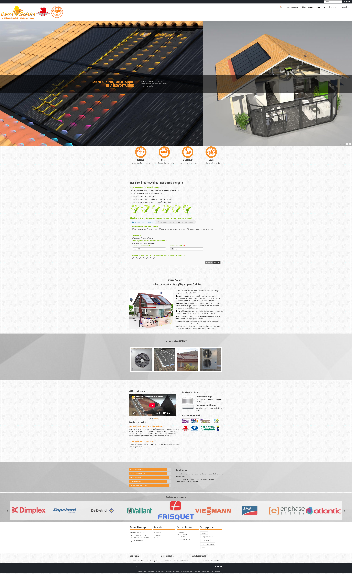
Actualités (345, 7)
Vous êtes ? (136, 235)
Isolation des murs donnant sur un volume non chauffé (201, 229)
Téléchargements (167, 561)
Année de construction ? (141, 246)
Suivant (215, 262)
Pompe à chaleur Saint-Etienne (142, 571)
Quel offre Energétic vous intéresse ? (146, 226)
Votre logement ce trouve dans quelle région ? (149, 240)
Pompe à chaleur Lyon (176, 571)
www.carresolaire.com (156, 418)
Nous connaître (292, 7)
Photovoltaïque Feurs (210, 571)
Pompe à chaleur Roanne (151, 571)
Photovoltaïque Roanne (193, 571)
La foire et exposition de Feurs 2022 (141, 441)
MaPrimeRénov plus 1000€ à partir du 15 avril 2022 (145, 426)
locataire (144, 238)
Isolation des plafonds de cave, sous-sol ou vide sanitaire (173, 229)
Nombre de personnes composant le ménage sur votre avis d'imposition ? (159, 255)
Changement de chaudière (140, 229)
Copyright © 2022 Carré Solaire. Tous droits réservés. (137, 567)
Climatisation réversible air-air (206, 405)
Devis (211, 159)
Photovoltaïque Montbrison (202, 571)
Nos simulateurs (144, 561)
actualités (204, 548)
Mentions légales (184, 561)
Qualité (164, 159)
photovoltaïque (205, 540)
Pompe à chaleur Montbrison (160, 571)
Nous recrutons (205, 561)
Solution (140, 159)
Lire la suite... (132, 439)
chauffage (204, 533)
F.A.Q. (157, 540)
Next (344, 511)
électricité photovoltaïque (208, 544)
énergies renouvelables (207, 537)
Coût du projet (153, 561)
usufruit (151, 238)
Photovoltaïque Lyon (217, 571)
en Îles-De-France (138, 243)
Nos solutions (307, 7)
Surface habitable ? (177, 246)
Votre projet (322, 7)
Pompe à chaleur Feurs (168, 571)
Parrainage (175, 561)
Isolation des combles (153, 229)
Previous (7, 511)
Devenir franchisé (215, 561)
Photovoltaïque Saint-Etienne (185, 571)
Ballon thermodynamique (204, 396)
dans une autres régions (150, 243)
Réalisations (334, 7)
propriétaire (137, 238)
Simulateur (187, 159)
